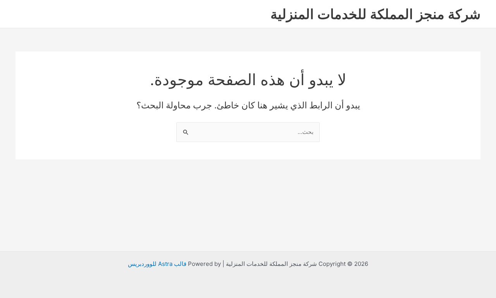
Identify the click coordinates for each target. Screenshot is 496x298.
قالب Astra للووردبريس (157, 263)
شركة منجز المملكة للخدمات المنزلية (375, 14)
